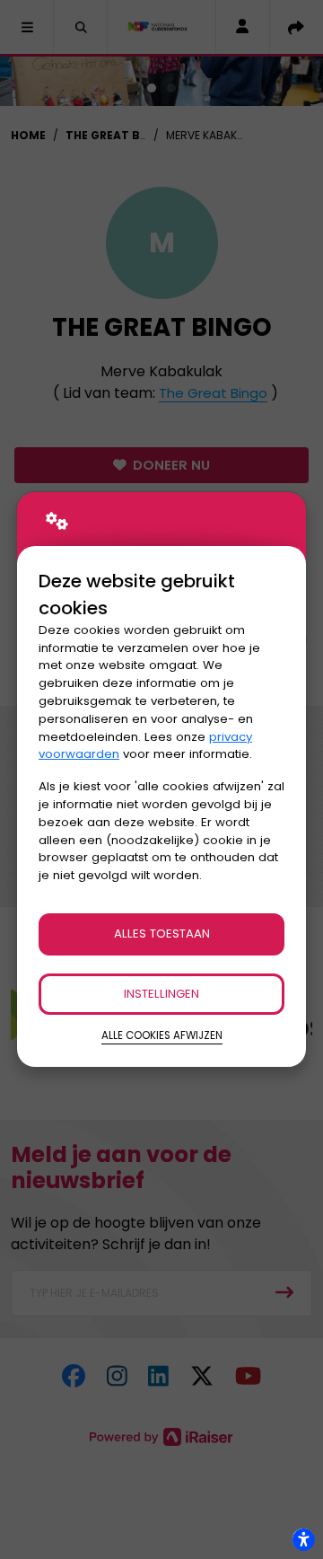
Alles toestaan (162, 933)
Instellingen (161, 993)
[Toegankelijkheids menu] (303, 1539)
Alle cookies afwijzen (162, 1035)
